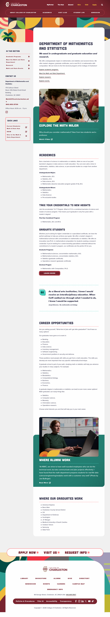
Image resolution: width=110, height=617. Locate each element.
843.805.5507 (71, 594)
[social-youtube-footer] (89, 602)
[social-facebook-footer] (76, 602)
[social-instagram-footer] (79, 602)
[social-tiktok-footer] (93, 602)
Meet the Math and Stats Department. (52, 73)
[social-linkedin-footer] (82, 602)
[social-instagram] (6, 113)
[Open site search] (102, 4)
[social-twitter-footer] (86, 602)
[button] (69, 105)
